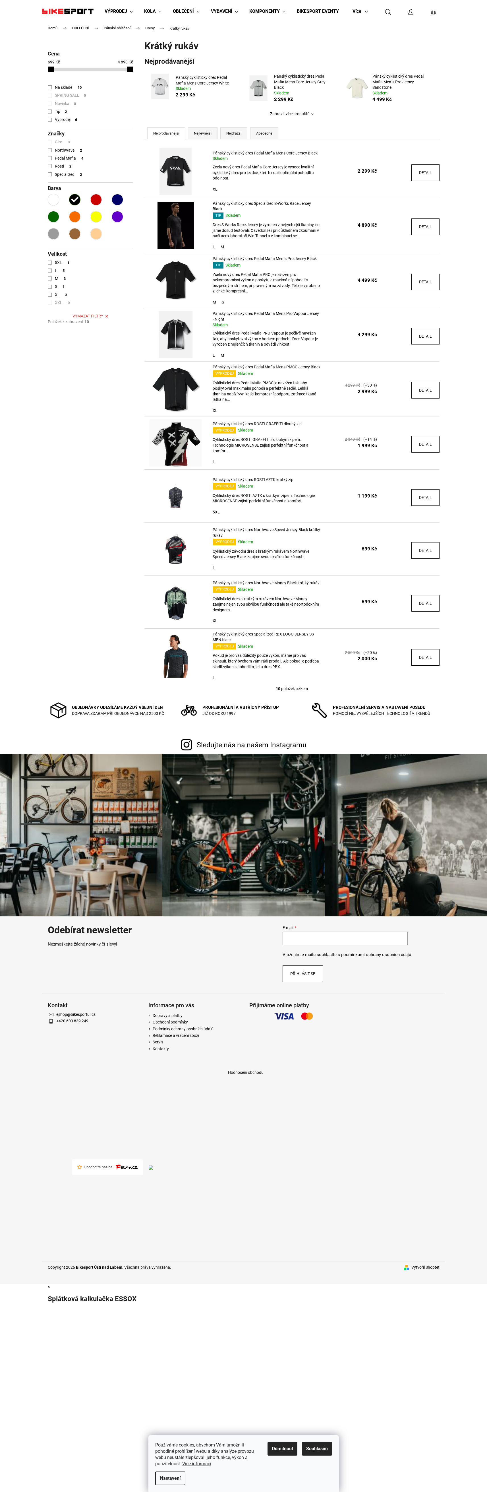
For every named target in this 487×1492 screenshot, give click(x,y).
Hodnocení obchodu (246, 1072)
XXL (62, 302)
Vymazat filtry (87, 316)
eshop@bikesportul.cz (76, 1014)
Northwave (68, 150)
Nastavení (170, 1478)
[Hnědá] (74, 234)
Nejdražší (233, 133)
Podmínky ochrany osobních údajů (183, 1029)
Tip (61, 111)
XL (61, 294)
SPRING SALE (70, 95)
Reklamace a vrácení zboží (176, 1035)
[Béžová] (96, 234)
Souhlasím (317, 1448)
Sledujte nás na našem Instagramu (251, 745)
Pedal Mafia (69, 158)
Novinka (65, 103)
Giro (62, 142)
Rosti (63, 166)
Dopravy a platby (168, 1015)
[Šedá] (53, 234)
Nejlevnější (203, 133)
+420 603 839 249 (72, 1021)
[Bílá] (53, 199)
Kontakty (161, 1049)
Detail (425, 172)
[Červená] (96, 199)
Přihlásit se (302, 973)
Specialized (68, 174)
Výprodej (66, 119)
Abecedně (264, 133)
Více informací (196, 1463)
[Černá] (74, 199)
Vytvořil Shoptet (425, 1267)
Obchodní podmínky (170, 1022)
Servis (158, 1042)
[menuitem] (118, 11)
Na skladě (68, 87)
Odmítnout (282, 1448)
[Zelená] (53, 216)
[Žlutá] (96, 216)
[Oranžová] (74, 216)
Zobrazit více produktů (290, 114)
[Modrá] (117, 199)
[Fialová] (117, 216)
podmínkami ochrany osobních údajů (376, 954)
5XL (62, 262)
